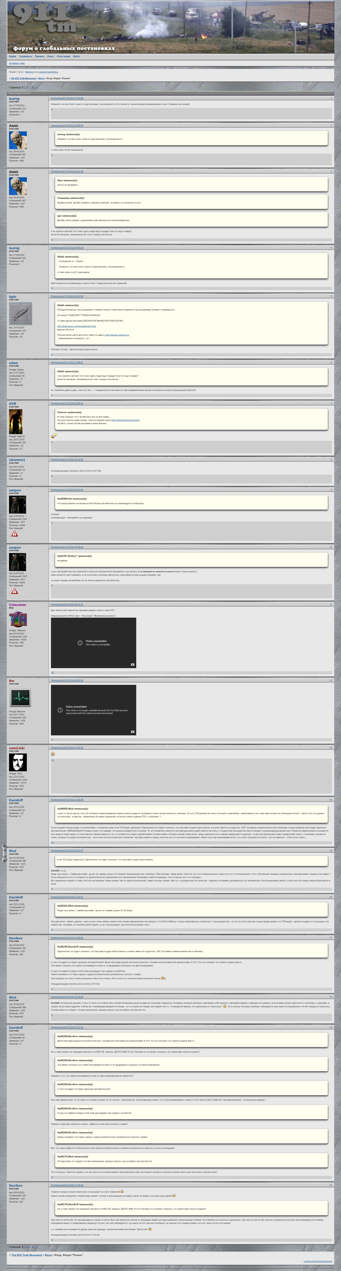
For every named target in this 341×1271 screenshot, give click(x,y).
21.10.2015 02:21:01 (73, 490)
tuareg (14, 98)
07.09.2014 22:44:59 (73, 296)
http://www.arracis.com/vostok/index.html (76, 326)
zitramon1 (17, 460)
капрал (15, 490)
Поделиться (57, 98)
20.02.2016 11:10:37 (73, 897)
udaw (13, 363)
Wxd (12, 851)
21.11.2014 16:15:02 (73, 459)
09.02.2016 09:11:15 (73, 604)
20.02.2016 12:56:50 (73, 937)
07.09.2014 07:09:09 (73, 98)
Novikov (16, 938)
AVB (12, 403)
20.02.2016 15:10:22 (73, 1027)
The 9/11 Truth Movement (23, 78)
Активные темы (17, 63)
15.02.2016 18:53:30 (73, 680)
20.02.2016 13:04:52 (73, 997)
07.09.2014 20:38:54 (73, 125)
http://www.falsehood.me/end (126, 420)
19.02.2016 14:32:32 (73, 747)
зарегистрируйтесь (48, 72)
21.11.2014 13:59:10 (73, 403)
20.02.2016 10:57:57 (73, 850)
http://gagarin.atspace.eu (117, 335)
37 (33, 87)
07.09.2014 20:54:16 (73, 247)
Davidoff (16, 800)
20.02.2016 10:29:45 (73, 799)
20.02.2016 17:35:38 (73, 1185)
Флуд (41, 78)
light (12, 297)
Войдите (29, 72)
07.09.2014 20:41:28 (73, 171)
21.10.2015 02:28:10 (73, 547)
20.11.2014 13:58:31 (73, 362)
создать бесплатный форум (318, 1261)
